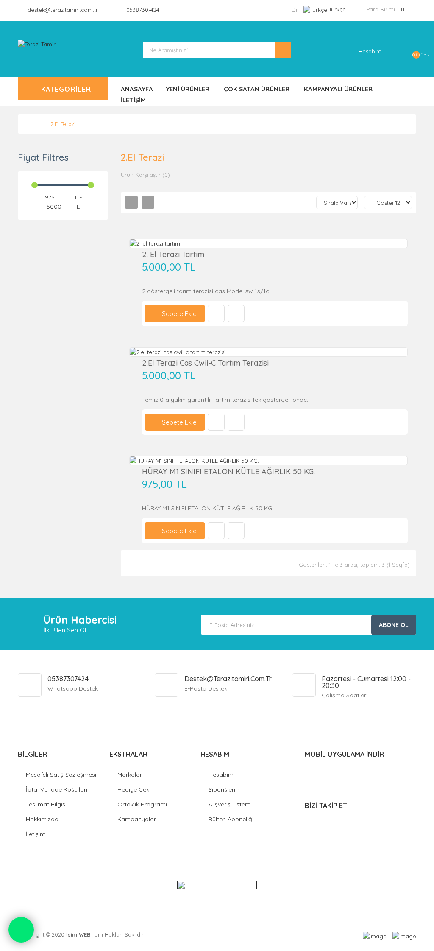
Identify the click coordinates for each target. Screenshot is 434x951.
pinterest (383, 820)
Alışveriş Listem (229, 804)
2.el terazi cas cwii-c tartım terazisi (205, 363)
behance (365, 820)
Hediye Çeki (133, 789)
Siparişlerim (225, 789)
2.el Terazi (62, 123)
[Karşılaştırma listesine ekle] (236, 313)
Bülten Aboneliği (231, 819)
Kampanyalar (136, 819)
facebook (327, 820)
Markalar (129, 774)
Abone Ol (394, 625)
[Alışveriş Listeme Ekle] (216, 313)
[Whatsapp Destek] (21, 930)
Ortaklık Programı (142, 804)
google (346, 820)
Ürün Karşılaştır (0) (145, 174)
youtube (402, 820)
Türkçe (337, 9)
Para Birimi (381, 9)
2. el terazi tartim (173, 254)
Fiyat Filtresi (44, 157)
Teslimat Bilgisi (46, 804)
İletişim (35, 834)
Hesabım (221, 774)
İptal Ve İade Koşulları (56, 789)
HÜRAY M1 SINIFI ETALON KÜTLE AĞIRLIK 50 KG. (228, 471)
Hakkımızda (42, 819)
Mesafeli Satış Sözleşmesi (61, 774)
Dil (295, 9)
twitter (309, 820)
